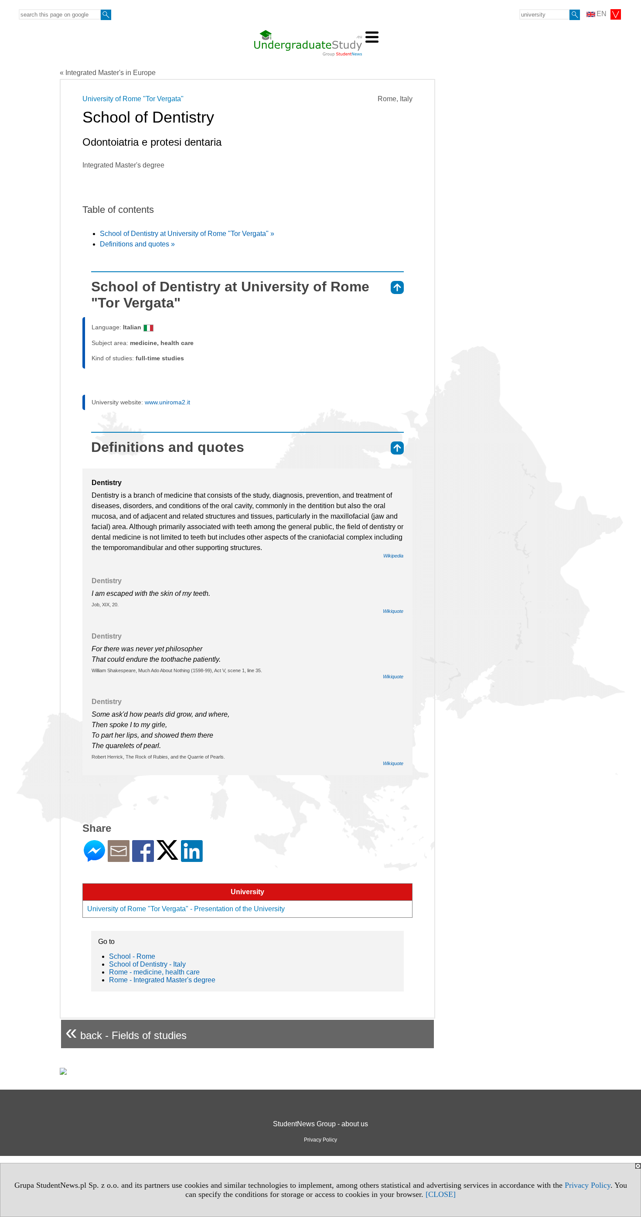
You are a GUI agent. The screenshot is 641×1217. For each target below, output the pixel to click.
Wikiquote (393, 611)
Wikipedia (393, 555)
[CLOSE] (441, 1194)
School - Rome (132, 956)
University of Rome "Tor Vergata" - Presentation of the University (186, 909)
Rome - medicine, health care (154, 972)
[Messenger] (94, 858)
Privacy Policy (587, 1185)
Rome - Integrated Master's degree (162, 980)
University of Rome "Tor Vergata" (133, 99)
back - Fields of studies (126, 1031)
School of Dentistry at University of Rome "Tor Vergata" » (187, 233)
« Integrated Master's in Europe (108, 72)
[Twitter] (167, 856)
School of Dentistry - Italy (147, 964)
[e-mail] (119, 858)
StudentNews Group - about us (320, 1124)
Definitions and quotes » (137, 244)
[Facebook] (143, 858)
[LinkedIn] (192, 858)
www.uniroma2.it (167, 402)
